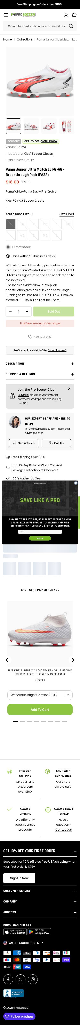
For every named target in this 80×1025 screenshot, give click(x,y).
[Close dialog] (76, 483)
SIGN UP (40, 538)
